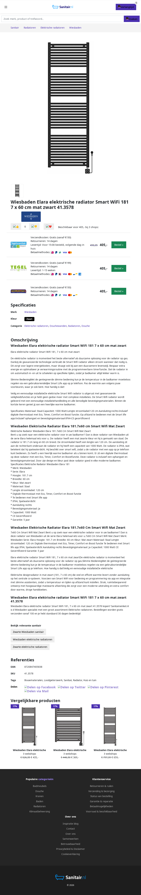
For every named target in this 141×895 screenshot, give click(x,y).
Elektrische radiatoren (36, 325)
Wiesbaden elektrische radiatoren (32, 639)
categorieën (45, 779)
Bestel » (118, 244)
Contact (70, 828)
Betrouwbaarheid (70, 844)
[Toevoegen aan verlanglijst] (49, 226)
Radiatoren (74, 325)
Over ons (70, 833)
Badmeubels (39, 786)
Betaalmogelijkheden (101, 806)
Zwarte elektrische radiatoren (30, 646)
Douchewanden (58, 325)
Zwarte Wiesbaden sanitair (28, 631)
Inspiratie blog (70, 823)
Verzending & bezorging (101, 791)
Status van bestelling (101, 796)
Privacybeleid (63, 848)
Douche (86, 325)
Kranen (40, 796)
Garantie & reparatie (101, 801)
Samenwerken (70, 838)
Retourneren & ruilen (101, 786)
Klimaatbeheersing (39, 811)
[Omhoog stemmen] (16, 226)
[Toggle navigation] (6, 6)
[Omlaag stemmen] (34, 226)
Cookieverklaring (70, 854)
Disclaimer (79, 848)
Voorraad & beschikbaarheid (101, 811)
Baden (39, 801)
